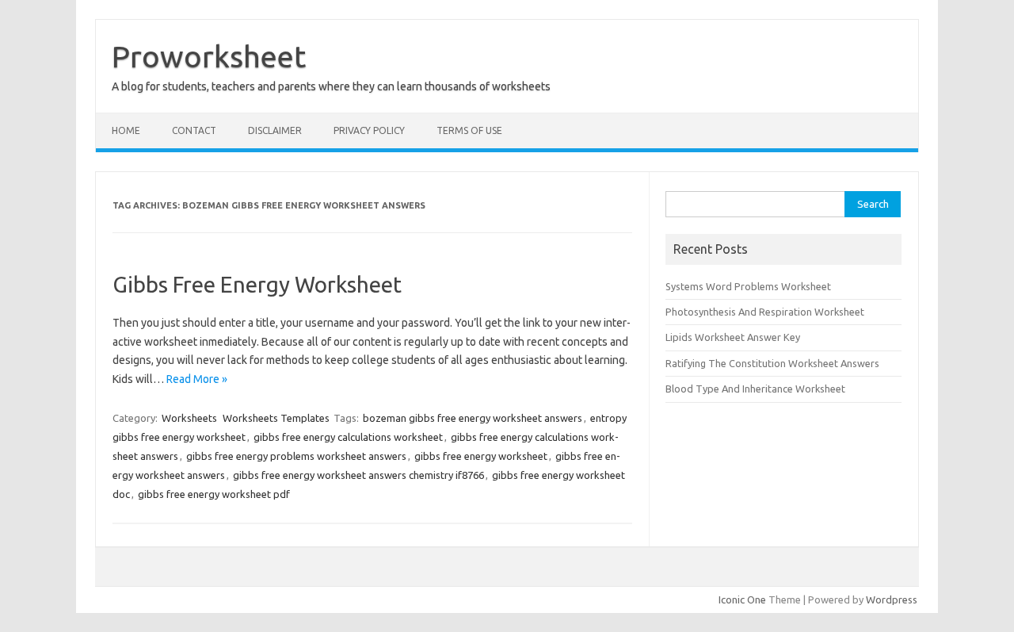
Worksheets (189, 417)
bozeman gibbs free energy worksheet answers (472, 417)
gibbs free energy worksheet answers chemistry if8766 (358, 475)
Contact (194, 130)
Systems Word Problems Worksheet (748, 286)
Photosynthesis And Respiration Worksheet (764, 311)
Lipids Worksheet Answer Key (732, 337)
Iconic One (742, 599)
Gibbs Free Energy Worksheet (257, 284)
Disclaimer (275, 130)
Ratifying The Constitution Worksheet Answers (772, 363)
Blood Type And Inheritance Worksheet (755, 388)
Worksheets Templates (276, 417)
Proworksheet (209, 56)
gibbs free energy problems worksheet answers (296, 456)
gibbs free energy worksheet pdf (214, 494)
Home (126, 130)
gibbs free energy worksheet (480, 456)
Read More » (196, 379)
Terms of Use (469, 130)
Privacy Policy (369, 130)
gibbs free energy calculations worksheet (348, 436)
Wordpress (891, 599)
